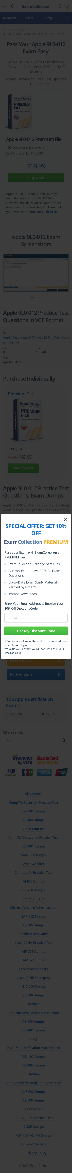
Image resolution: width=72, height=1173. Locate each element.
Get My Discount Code (36, 631)
